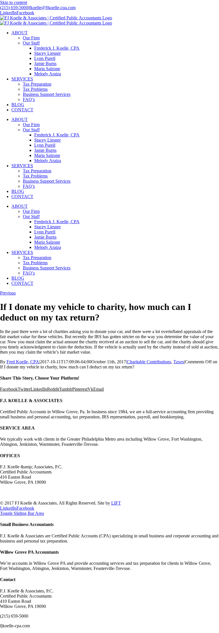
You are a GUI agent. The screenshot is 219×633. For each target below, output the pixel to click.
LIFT (116, 503)
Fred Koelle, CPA (23, 361)
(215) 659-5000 (14, 7)
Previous (8, 293)
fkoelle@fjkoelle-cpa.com (52, 7)
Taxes (178, 361)
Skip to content (13, 2)
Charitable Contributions (149, 361)
